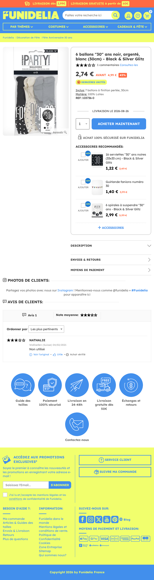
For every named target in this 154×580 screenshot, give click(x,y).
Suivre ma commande (118, 472)
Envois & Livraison (16, 531)
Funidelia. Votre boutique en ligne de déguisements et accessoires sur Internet (31, 15)
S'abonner (60, 485)
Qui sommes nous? (52, 555)
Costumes (56, 26)
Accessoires (94, 26)
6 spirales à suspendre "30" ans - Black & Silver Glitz (125, 207)
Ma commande (14, 519)
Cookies (44, 543)
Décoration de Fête (28, 37)
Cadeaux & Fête (131, 26)
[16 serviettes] (97, 160)
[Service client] (138, 16)
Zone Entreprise (50, 547)
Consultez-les (129, 65)
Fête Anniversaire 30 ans (57, 37)
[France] (82, 520)
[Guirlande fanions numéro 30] (97, 187)
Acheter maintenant (119, 124)
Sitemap (45, 551)
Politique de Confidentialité (49, 537)
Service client (117, 460)
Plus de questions (15, 539)
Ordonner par (17, 329)
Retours (8, 535)
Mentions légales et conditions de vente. (53, 529)
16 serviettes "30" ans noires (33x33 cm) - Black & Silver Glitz (126, 158)
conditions (15, 499)
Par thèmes (20, 26)
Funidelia (8, 37)
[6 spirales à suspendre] (97, 210)
